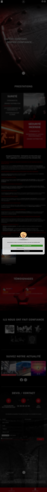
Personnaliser (27, 251)
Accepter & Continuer (26, 245)
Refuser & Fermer (20, 248)
